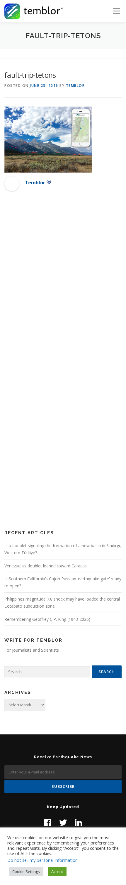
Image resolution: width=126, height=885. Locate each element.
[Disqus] (63, 290)
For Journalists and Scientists (31, 650)
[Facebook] (47, 822)
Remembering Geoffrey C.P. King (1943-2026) (47, 619)
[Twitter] (63, 822)
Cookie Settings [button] (26, 871)
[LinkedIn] (78, 822)
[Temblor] (11, 183)
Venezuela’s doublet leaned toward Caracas (45, 566)
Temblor (75, 85)
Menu (116, 11)
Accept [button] (57, 871)
